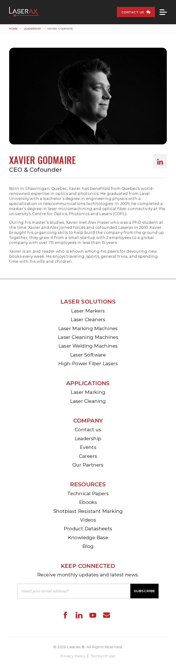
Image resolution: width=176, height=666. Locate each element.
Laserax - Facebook (65, 615)
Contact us (88, 429)
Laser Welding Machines (88, 346)
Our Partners (88, 465)
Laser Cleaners (88, 319)
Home (13, 28)
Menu (163, 12)
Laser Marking (88, 392)
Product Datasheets (88, 528)
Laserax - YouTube (92, 615)
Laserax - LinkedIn (79, 615)
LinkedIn (160, 162)
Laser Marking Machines (88, 328)
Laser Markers (88, 311)
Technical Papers (88, 493)
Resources (88, 484)
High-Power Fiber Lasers (88, 363)
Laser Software (88, 355)
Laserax (25, 12)
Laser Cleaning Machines (88, 337)
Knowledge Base (88, 537)
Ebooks (88, 502)
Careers (88, 456)
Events (88, 447)
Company (88, 420)
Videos (88, 520)
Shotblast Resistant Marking (88, 511)
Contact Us (132, 12)
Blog (88, 546)
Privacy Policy (72, 656)
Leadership (32, 28)
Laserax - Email (106, 615)
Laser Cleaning (88, 401)
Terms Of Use (103, 656)
